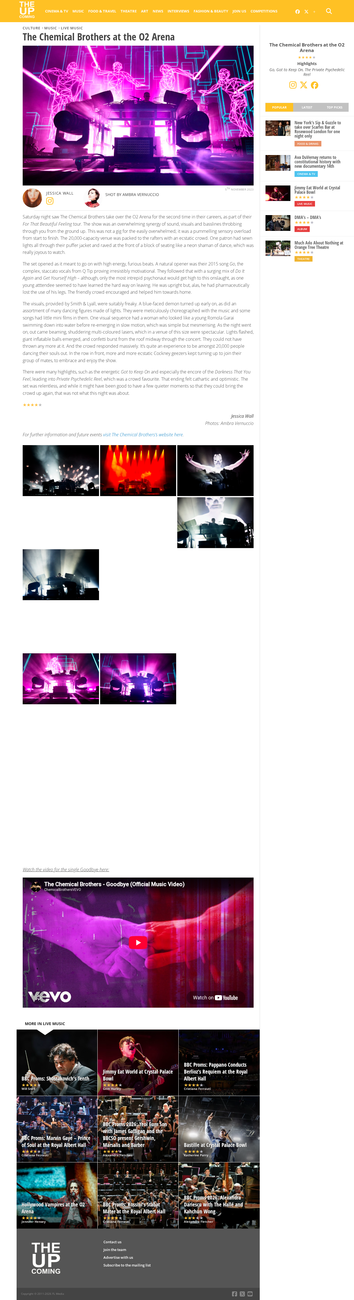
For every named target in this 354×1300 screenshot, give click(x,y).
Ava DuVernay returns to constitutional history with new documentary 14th (317, 161)
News (158, 11)
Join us (239, 11)
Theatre (129, 11)
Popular (279, 107)
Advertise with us (118, 1257)
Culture (31, 27)
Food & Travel (102, 11)
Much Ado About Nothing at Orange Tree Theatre (319, 245)
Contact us (112, 1241)
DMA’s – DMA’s (308, 217)
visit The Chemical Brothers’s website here (143, 435)
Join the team (114, 1249)
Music (78, 11)
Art (144, 11)
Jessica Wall (60, 193)
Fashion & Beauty (211, 11)
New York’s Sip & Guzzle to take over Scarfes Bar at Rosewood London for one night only (318, 129)
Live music (72, 27)
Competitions (264, 11)
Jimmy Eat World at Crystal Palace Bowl (317, 189)
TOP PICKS (334, 107)
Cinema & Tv (56, 11)
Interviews (178, 11)
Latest (307, 107)
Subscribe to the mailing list (127, 1265)
